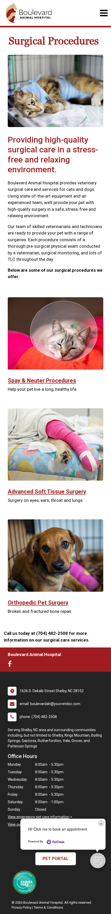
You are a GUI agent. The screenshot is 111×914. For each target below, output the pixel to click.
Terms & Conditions (48, 907)
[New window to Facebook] (11, 665)
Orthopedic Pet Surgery (38, 602)
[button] (98, 860)
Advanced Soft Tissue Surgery (47, 491)
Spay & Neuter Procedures (42, 380)
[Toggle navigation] (103, 13)
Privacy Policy (21, 907)
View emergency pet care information (38, 817)
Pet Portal (56, 858)
